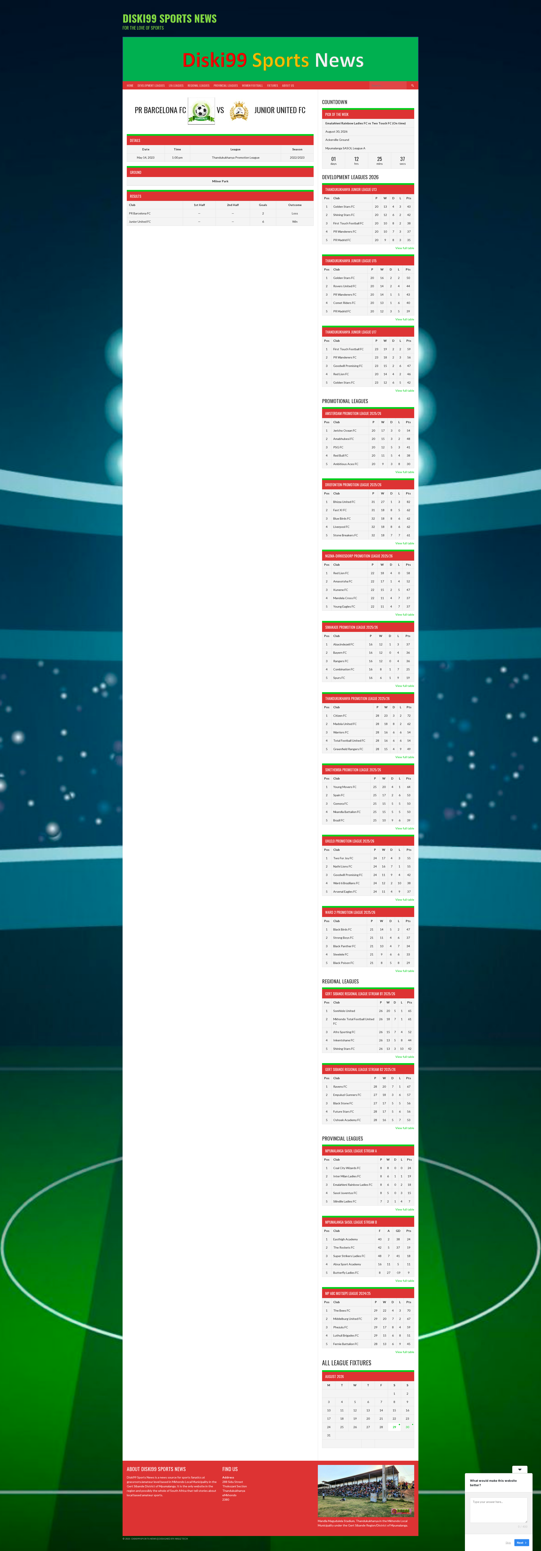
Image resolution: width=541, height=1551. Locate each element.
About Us (288, 85)
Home (130, 85)
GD (398, 1231)
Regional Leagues (198, 85)
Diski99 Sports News (170, 18)
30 (407, 1427)
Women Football (252, 85)
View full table (404, 248)
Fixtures (272, 85)
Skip (508, 1542)
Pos (326, 198)
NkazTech (181, 1538)
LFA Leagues (176, 85)
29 (394, 1427)
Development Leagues (151, 85)
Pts (408, 198)
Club (336, 198)
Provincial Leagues (226, 85)
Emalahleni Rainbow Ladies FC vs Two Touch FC (358, 123)
